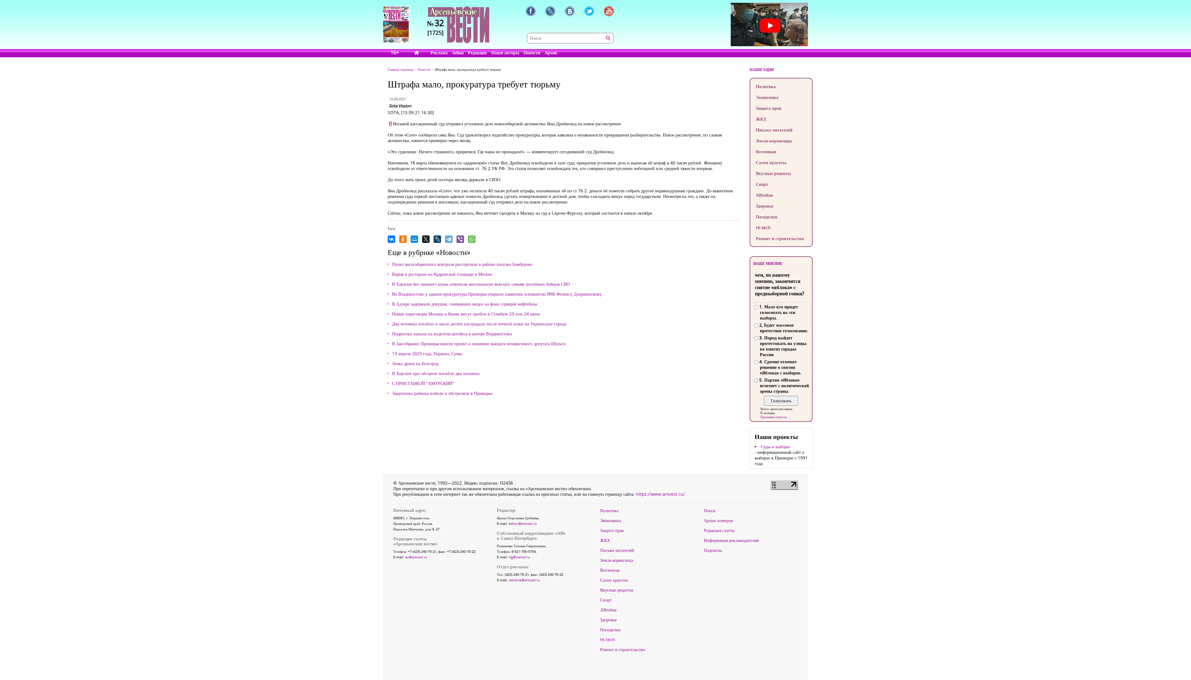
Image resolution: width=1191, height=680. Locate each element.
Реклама (439, 53)
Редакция (477, 53)
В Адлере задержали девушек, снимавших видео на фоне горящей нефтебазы (464, 304)
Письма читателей (774, 130)
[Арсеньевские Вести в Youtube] (609, 11)
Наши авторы (505, 53)
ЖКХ (761, 119)
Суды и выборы (775, 447)
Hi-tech (763, 227)
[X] (426, 239)
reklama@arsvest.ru (524, 580)
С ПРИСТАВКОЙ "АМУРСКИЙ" (423, 383)
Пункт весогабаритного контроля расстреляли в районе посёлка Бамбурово (462, 264)
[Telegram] (449, 239)
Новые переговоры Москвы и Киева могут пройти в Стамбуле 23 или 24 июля (466, 314)
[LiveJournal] (437, 239)
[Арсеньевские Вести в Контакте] (570, 11)
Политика (766, 86)
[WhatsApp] (471, 239)
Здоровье (765, 206)
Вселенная (766, 151)
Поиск (710, 510)
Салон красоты (771, 162)
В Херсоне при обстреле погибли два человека (436, 373)
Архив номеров (718, 520)
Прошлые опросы (774, 416)
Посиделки (766, 217)
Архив (551, 53)
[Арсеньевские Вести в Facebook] (531, 11)
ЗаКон (458, 53)
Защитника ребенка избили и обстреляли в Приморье (442, 393)
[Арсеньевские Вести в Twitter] (589, 11)
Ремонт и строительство (780, 238)
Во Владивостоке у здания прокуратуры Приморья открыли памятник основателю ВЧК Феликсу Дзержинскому (497, 294)
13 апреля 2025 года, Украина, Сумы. (427, 353)
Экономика (767, 97)
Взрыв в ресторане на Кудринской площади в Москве (442, 274)
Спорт (762, 184)
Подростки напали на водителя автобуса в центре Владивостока (452, 334)
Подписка (713, 550)
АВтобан (764, 195)
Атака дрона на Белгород (415, 363)
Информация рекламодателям (731, 540)
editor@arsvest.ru (523, 523)
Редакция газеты (719, 530)
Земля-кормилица (774, 141)
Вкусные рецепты (773, 173)
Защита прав (769, 108)
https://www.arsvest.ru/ (660, 494)
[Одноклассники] (403, 239)
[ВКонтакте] (391, 239)
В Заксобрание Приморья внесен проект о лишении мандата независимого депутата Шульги (479, 344)
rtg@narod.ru (519, 557)
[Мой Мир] (414, 239)
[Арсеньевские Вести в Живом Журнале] (550, 11)
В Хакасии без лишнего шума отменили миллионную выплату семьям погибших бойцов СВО (481, 284)
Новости (532, 53)
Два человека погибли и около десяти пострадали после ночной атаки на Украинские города (479, 324)
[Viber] (460, 239)
